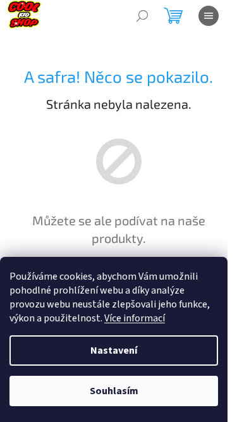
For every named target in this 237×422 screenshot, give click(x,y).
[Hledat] (142, 15)
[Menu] (208, 15)
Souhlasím (114, 391)
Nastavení (113, 350)
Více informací (134, 318)
